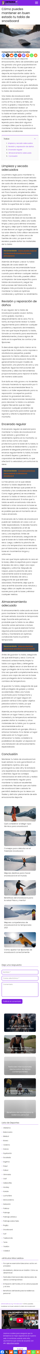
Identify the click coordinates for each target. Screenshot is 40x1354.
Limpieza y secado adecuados (20, 143)
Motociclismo (8, 1200)
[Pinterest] (19, 55)
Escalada (7, 1157)
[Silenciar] (32, 1329)
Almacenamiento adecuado (20, 153)
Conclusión (13, 156)
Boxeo (5, 1140)
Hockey (6, 1187)
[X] (7, 55)
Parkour (6, 1208)
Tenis (5, 1242)
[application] (20, 1320)
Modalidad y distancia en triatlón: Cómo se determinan (20, 1271)
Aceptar (20, 1349)
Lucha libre (7, 1196)
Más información (13, 1343)
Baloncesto (7, 1132)
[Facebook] (3, 55)
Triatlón (6, 1246)
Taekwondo (8, 1238)
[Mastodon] (23, 55)
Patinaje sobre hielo (11, 1221)
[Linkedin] (15, 55)
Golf (5, 1178)
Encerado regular (15, 149)
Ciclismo (6, 1145)
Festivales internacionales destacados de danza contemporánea (20, 1278)
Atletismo (7, 1128)
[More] (35, 55)
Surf (4, 1234)
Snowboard (8, 1229)
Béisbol (6, 1136)
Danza (6, 1149)
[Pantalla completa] (36, 1329)
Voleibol (6, 1251)
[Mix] (27, 55)
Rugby (5, 1225)
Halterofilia (7, 1183)
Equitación (7, 1153)
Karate (6, 1191)
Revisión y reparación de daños (21, 146)
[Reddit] (11, 55)
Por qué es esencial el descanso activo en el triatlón (20, 1264)
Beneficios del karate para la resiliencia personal (18, 1292)
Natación (7, 1204)
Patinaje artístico (10, 1217)
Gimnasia (7, 1174)
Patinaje (6, 1212)
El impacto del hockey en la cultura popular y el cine (20, 1285)
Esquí (5, 1166)
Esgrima (6, 1162)
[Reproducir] (4, 1329)
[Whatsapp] (31, 55)
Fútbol (5, 1170)
